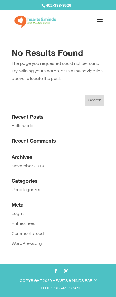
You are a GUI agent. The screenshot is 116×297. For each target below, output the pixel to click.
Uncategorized (27, 190)
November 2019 (28, 166)
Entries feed (24, 223)
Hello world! (23, 126)
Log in (18, 213)
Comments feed (28, 233)
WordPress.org (27, 243)
